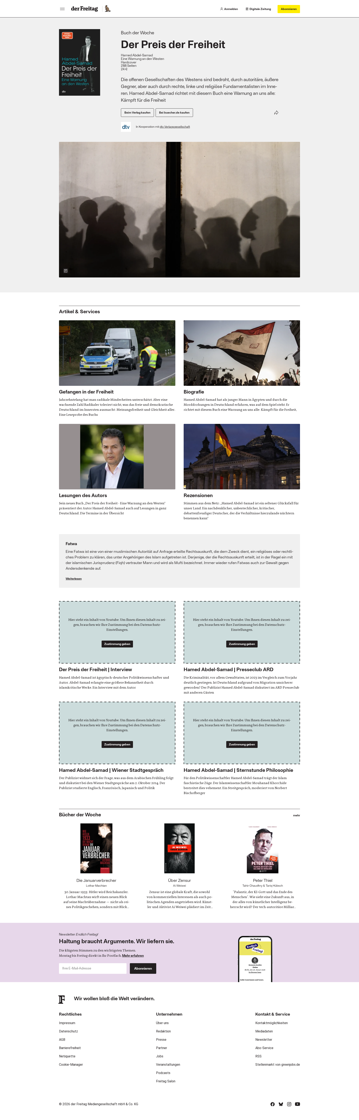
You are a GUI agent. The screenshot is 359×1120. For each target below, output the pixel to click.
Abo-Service (264, 1048)
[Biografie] (242, 366)
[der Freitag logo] (85, 9)
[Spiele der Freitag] (107, 9)
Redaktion (163, 1031)
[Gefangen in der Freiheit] (117, 368)
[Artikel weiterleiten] (276, 112)
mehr (296, 815)
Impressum (67, 1023)
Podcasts (163, 1073)
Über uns (162, 1023)
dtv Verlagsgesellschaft (175, 126)
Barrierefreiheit (70, 1048)
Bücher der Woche (80, 814)
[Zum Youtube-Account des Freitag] (297, 1104)
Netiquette (67, 1056)
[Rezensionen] (242, 472)
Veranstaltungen (168, 1065)
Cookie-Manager (71, 1065)
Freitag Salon (165, 1081)
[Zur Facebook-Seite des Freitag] (272, 1104)
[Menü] (62, 9)
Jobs (159, 1056)
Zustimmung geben (117, 644)
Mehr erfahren (133, 955)
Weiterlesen (74, 578)
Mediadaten (264, 1031)
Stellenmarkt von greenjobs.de (277, 1065)
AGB (62, 1040)
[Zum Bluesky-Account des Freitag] (280, 1104)
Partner (161, 1048)
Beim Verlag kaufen (137, 112)
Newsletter (263, 1040)
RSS (258, 1056)
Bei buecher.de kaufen (174, 112)
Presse (161, 1040)
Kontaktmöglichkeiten (271, 1023)
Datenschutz (68, 1031)
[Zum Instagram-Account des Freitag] (289, 1104)
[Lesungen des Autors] (117, 470)
